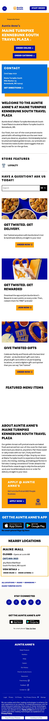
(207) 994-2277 (10, 74)
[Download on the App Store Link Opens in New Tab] (13, 525)
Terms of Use (27, 710)
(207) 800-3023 (10, 559)
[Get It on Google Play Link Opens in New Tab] (35, 525)
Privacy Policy (6, 713)
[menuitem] (24, 650)
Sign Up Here (23, 530)
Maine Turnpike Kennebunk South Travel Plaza (20, 35)
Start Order (38, 8)
